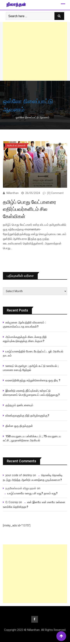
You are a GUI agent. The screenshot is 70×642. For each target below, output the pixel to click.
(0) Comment (55, 193)
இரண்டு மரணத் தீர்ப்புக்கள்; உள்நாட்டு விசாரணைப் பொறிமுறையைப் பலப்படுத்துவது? (31, 393)
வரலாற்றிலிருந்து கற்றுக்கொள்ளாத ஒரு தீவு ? (32, 380)
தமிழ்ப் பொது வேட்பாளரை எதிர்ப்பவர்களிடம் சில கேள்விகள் (29, 209)
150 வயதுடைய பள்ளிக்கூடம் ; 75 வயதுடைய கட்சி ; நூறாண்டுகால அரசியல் (32, 438)
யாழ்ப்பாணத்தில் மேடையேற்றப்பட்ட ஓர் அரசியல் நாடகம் (33, 353)
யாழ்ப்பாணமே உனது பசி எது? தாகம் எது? (32, 493)
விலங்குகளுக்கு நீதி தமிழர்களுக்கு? (27, 415)
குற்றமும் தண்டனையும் (19, 405)
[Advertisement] (35, 51)
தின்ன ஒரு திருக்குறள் (19, 426)
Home (9, 117)
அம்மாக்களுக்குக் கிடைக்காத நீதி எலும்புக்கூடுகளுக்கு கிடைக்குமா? (25, 339)
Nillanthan (12, 193)
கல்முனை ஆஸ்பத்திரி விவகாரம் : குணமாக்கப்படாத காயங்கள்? (24, 324)
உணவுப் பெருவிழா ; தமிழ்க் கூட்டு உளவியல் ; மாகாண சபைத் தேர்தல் (31, 368)
